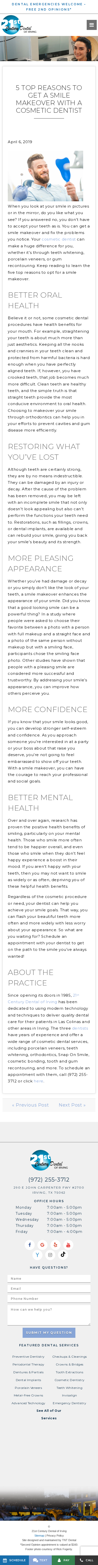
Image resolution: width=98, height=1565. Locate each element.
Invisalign (69, 1395)
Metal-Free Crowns (28, 1395)
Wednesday (27, 1219)
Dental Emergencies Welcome (47, 4)
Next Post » (72, 1105)
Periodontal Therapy (28, 1364)
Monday (24, 1207)
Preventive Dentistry (28, 1356)
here (38, 1081)
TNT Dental (69, 1540)
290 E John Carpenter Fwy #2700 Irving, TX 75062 (49, 1190)
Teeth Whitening (69, 1388)
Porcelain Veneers (28, 1388)
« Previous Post (30, 1105)
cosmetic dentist (59, 239)
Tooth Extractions (69, 1372)
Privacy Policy (55, 1535)
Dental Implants (28, 1380)
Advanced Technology (28, 1403)
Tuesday (24, 1213)
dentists (80, 1028)
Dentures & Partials (28, 1372)
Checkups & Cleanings (69, 1356)
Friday (22, 1231)
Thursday (25, 1225)
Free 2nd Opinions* (49, 9)
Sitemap (39, 1535)
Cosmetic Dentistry (70, 1380)
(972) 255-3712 (49, 1180)
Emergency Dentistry (69, 1403)
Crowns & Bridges (69, 1364)
